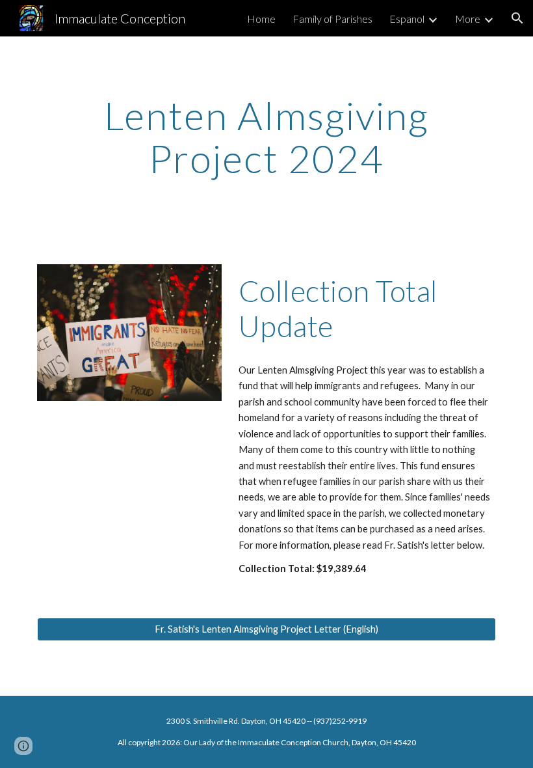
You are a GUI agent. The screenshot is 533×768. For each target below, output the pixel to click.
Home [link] (261, 18)
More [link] (467, 18)
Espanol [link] (406, 18)
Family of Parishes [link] (332, 18)
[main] (266, 143)
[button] (517, 18)
